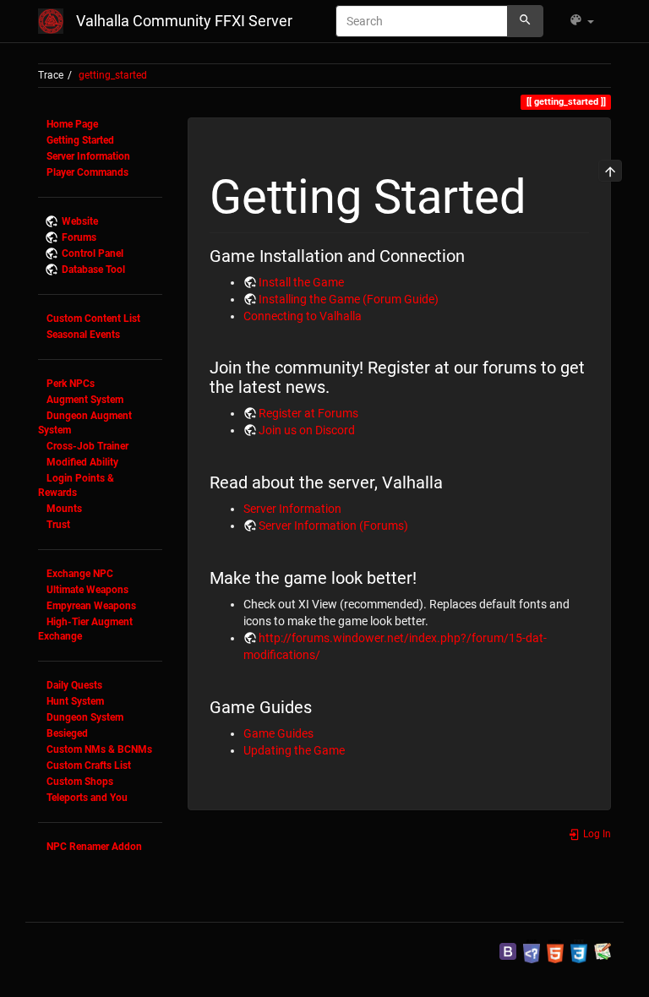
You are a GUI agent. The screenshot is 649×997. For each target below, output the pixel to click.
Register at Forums (308, 413)
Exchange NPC (79, 574)
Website (80, 221)
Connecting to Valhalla (302, 316)
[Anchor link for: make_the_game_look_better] (425, 576)
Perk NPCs (70, 384)
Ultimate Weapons (87, 590)
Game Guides (278, 733)
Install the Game (301, 282)
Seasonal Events (83, 335)
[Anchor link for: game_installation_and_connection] (474, 254)
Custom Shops (79, 781)
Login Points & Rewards (76, 485)
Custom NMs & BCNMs (99, 749)
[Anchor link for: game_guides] (321, 705)
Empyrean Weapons (91, 606)
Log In (596, 834)
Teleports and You (87, 798)
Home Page (72, 124)
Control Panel (92, 253)
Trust (58, 525)
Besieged (67, 733)
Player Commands (87, 172)
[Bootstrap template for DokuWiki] (507, 950)
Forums (79, 237)
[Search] (525, 21)
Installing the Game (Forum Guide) (349, 299)
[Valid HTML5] (555, 950)
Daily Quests (74, 685)
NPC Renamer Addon (94, 847)
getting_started (113, 75)
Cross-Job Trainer (87, 446)
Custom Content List (93, 318)
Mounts (64, 509)
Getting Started (80, 140)
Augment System (84, 400)
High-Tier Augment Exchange (85, 629)
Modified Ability (82, 462)
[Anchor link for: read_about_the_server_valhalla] (452, 480)
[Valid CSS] (578, 950)
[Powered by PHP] (531, 950)
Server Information (88, 156)
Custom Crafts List (88, 765)
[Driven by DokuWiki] (602, 950)
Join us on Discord (307, 430)
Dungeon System (84, 717)
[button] (581, 21)
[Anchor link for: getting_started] (550, 192)
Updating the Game (294, 750)
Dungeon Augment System (85, 423)
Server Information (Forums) (333, 525)
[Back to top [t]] (610, 171)
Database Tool (93, 269)
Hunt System (75, 701)
